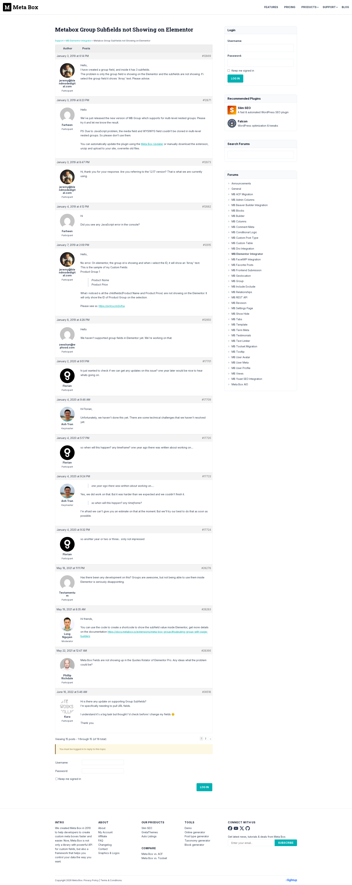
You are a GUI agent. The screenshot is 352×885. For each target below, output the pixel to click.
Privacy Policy (91, 880)
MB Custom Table (242, 243)
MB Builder (238, 215)
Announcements (241, 183)
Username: (61, 762)
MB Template (239, 324)
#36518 (206, 691)
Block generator (194, 844)
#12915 (207, 244)
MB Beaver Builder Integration (250, 205)
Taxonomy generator (197, 840)
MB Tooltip (238, 351)
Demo (188, 828)
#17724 (206, 529)
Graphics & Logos (109, 853)
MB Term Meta (240, 330)
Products (309, 7)
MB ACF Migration (242, 194)
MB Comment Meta (243, 226)
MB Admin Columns (243, 199)
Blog (345, 7)
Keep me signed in (69, 778)
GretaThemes (150, 832)
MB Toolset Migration (244, 346)
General (236, 188)
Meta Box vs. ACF (152, 853)
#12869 (206, 55)
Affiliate (102, 836)
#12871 (207, 100)
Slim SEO (147, 828)
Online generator (195, 832)
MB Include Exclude (243, 286)
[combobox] (261, 155)
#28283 (206, 609)
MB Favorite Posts (242, 264)
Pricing (289, 7)
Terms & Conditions (111, 880)
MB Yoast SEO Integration (247, 378)
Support (329, 7)
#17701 (207, 361)
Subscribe (286, 842)
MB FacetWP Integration (246, 259)
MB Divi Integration (243, 248)
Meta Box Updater (152, 144)
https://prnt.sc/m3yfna (112, 306)
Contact (103, 849)
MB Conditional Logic (244, 232)
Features (271, 7)
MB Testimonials (241, 335)
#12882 (206, 206)
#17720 (206, 437)
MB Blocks (238, 210)
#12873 (206, 162)
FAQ (100, 840)
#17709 (206, 399)
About (101, 828)
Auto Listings (149, 836)
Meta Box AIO (240, 384)
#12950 (206, 319)
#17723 (206, 476)
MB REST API (239, 297)
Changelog (105, 844)
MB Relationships (242, 292)
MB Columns (239, 221)
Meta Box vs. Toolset (154, 858)
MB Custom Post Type (245, 237)
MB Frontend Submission (246, 270)
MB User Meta (240, 362)
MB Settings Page (242, 308)
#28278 (206, 568)
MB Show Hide (240, 313)
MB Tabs (237, 319)
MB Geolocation (241, 275)
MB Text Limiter (241, 340)
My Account (105, 832)
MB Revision (239, 302)
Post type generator (197, 836)
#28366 (206, 650)
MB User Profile (241, 368)
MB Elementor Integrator (79, 40)
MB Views (237, 373)
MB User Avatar (241, 357)
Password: (61, 771)
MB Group (238, 281)
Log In (204, 787)
